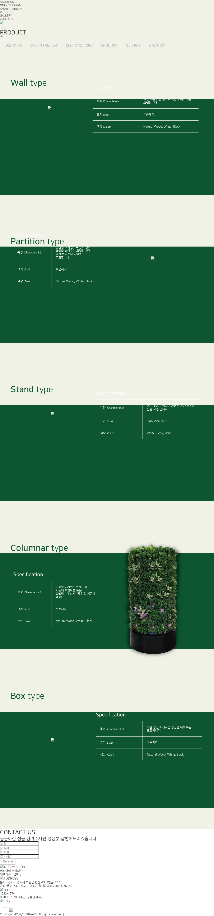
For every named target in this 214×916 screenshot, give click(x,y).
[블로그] (1, 23)
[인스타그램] (1, 36)
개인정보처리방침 (76, 914)
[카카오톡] (4, 32)
